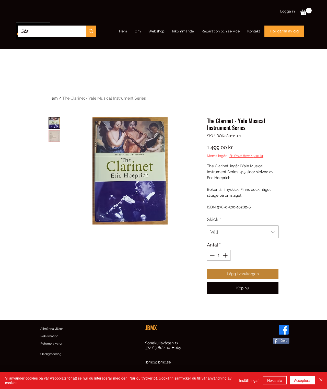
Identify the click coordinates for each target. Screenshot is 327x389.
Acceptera (302, 380)
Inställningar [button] (249, 380)
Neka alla (274, 380)
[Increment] (226, 255)
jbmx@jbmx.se (158, 362)
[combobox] (242, 232)
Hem (53, 98)
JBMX (151, 327)
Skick (214, 219)
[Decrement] (212, 255)
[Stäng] (321, 380)
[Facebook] (284, 330)
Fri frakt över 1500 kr (246, 156)
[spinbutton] (219, 255)
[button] (306, 11)
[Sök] (91, 31)
